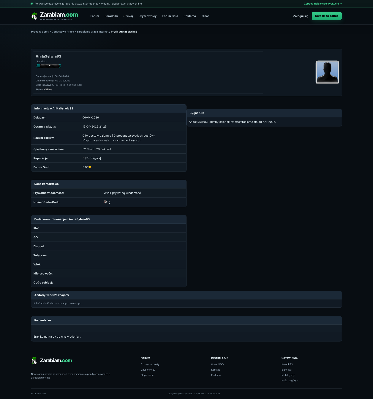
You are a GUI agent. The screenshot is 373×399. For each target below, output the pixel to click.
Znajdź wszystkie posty (126, 140)
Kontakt (215, 369)
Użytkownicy (148, 16)
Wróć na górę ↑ (290, 380)
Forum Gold (170, 16)
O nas (205, 16)
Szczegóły (93, 158)
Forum (94, 16)
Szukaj (128, 16)
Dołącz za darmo (326, 15)
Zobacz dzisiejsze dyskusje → (323, 3)
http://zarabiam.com (244, 121)
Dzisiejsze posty (150, 364)
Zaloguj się (300, 16)
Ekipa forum (147, 375)
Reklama (190, 16)
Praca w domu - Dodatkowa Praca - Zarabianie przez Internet (70, 31)
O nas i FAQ (217, 364)
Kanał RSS (287, 364)
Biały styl (286, 369)
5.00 (85, 167)
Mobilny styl (288, 375)
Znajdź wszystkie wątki (96, 140)
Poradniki (111, 16)
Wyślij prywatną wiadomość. (123, 193)
